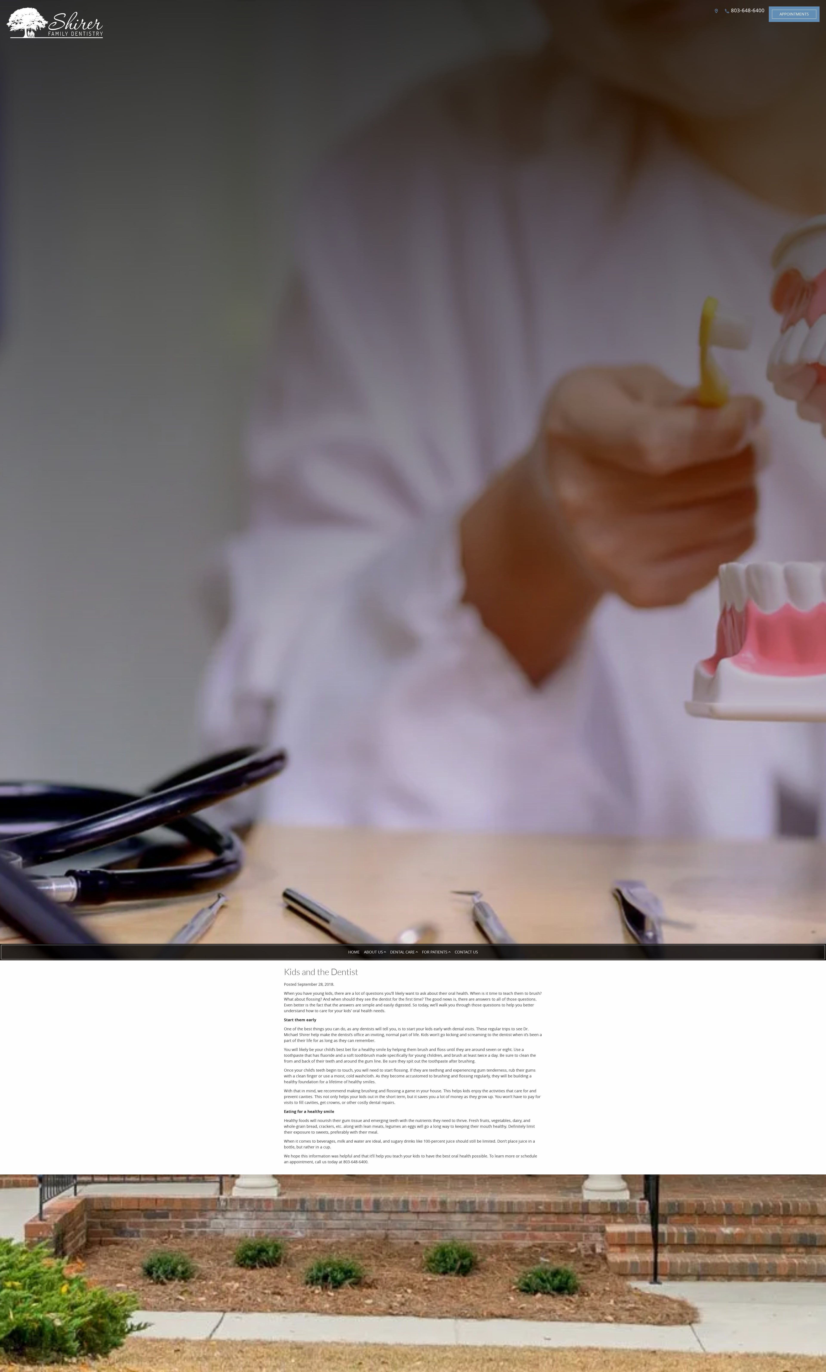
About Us (373, 952)
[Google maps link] (717, 14)
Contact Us (466, 952)
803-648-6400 (747, 10)
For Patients (434, 952)
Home (354, 952)
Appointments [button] (794, 14)
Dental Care (402, 952)
